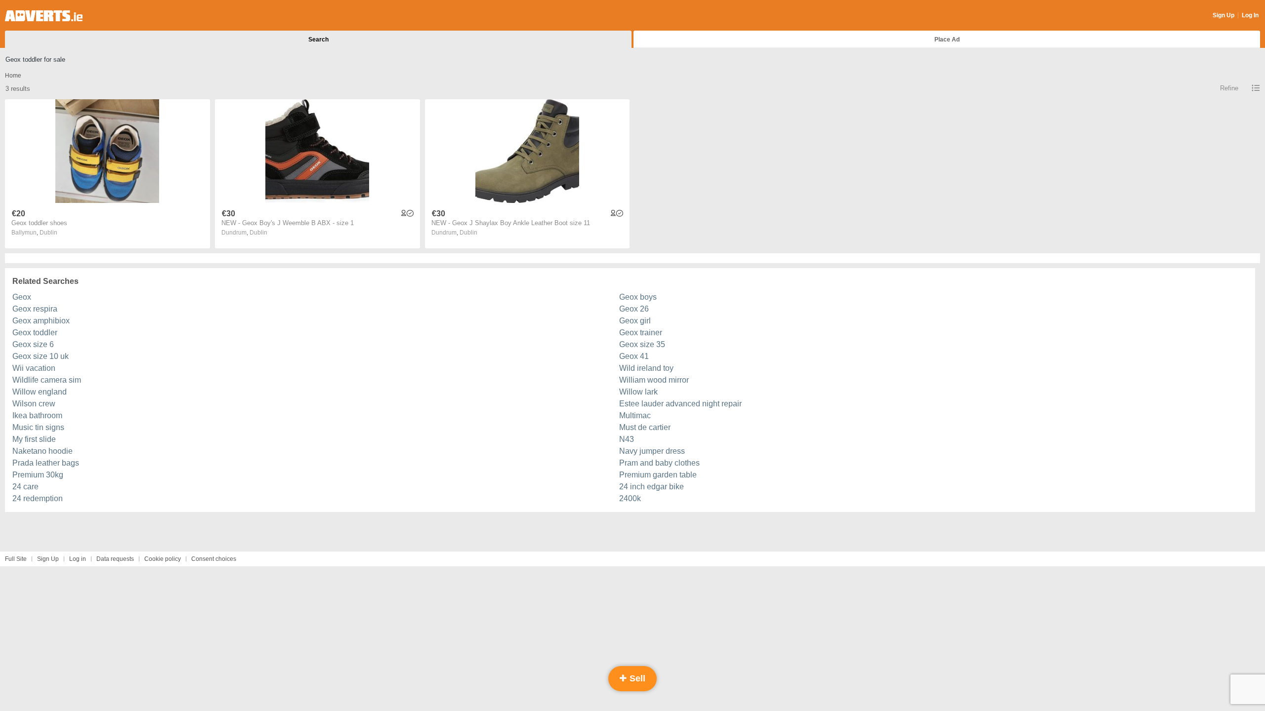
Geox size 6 (33, 344)
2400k (630, 498)
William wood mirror (654, 380)
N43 (626, 439)
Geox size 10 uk (40, 356)
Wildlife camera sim (46, 380)
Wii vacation (33, 368)
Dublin (48, 232)
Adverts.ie (44, 15)
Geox (21, 297)
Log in (77, 558)
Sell (636, 678)
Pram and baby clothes (659, 463)
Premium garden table (658, 475)
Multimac (635, 415)
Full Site (16, 558)
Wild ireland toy (646, 368)
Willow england (39, 392)
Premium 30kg (37, 475)
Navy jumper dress (652, 451)
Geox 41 (634, 356)
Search (318, 39)
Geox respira (34, 309)
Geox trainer (640, 332)
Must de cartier (645, 427)
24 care (25, 486)
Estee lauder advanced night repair (680, 403)
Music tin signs (38, 427)
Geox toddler (34, 332)
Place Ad (947, 39)
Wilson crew (33, 403)
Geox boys (638, 297)
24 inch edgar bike (651, 486)
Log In (1250, 15)
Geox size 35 (642, 344)
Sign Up (1223, 15)
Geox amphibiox (41, 320)
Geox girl (635, 320)
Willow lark (638, 392)
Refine (1229, 88)
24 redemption (37, 498)
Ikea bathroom (37, 415)
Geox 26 (634, 309)
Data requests (115, 558)
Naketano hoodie (42, 451)
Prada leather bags (45, 463)
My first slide (34, 439)
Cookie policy (162, 558)
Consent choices (213, 558)
